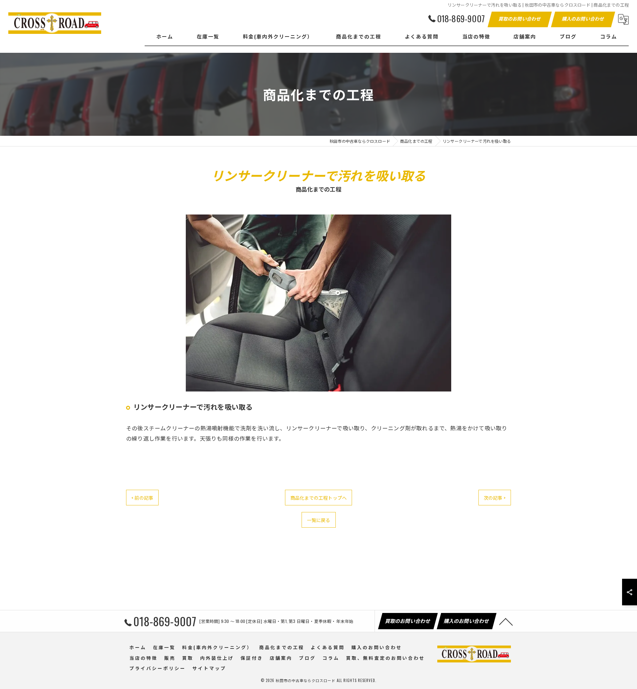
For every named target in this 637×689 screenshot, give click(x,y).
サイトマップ (209, 668)
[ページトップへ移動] (506, 621)
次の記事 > (495, 497)
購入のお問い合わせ (583, 18)
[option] (318, 303)
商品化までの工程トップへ (318, 497)
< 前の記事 (142, 497)
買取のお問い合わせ (520, 18)
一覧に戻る (318, 519)
